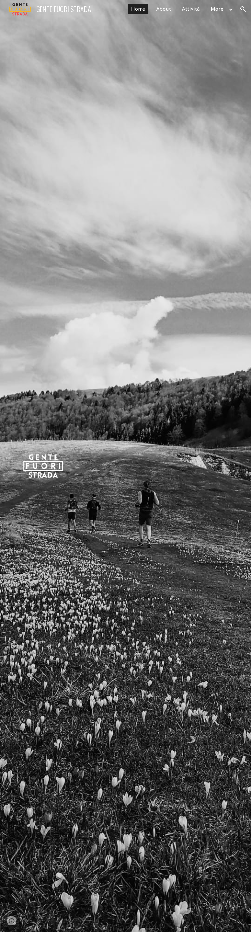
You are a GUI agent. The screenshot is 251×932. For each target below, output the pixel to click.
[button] (243, 9)
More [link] (217, 9)
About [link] (163, 9)
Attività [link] (191, 9)
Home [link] (138, 9)
